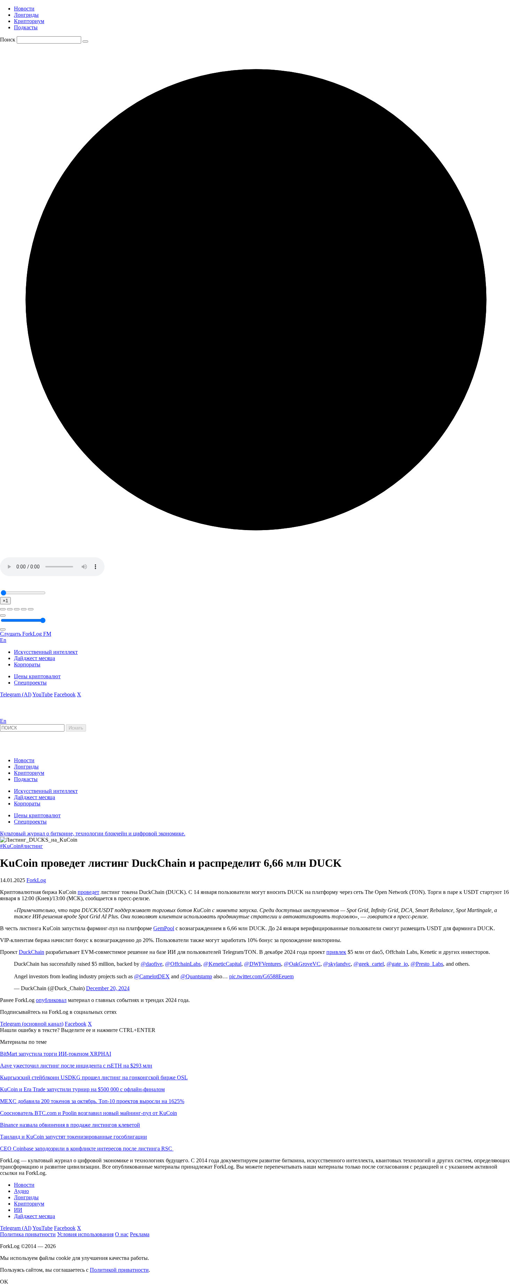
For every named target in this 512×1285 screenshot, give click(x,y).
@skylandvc (337, 964)
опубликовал (51, 1000)
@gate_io (397, 964)
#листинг (32, 846)
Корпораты (27, 664)
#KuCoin (10, 846)
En (3, 640)
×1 (5, 600)
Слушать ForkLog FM (25, 634)
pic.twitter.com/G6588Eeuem (261, 976)
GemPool (163, 928)
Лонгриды (26, 15)
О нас (122, 1234)
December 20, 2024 (108, 988)
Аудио (21, 1191)
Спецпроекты (30, 683)
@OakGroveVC (302, 964)
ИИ (18, 1210)
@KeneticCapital (222, 964)
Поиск (7, 40)
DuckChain (31, 952)
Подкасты (26, 27)
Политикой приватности (119, 1270)
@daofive (151, 964)
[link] (19, 715)
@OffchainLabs (183, 964)
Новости (24, 9)
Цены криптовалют (37, 676)
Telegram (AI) (15, 694)
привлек (336, 952)
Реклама (139, 1234)
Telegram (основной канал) (31, 1024)
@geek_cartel (369, 964)
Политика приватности (28, 1234)
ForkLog (36, 880)
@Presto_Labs (427, 964)
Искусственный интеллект (46, 652)
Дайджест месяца (34, 658)
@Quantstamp (196, 976)
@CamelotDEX (152, 976)
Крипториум (29, 21)
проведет (88, 892)
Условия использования (85, 1234)
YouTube (42, 694)
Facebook (65, 694)
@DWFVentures (262, 964)
